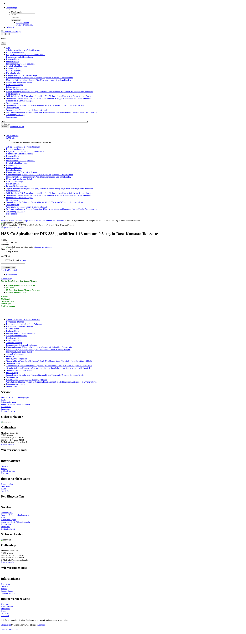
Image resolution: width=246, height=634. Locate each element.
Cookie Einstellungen (9, 629)
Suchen (4, 468)
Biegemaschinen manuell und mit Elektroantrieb (25, 54)
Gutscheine (5, 584)
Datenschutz (6, 407)
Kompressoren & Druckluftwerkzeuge (21, 75)
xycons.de (41, 625)
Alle (8, 48)
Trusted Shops (7, 591)
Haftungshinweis (8, 411)
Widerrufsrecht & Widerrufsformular (15, 404)
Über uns (4, 473)
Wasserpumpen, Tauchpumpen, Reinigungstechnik (26, 110)
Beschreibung (11, 274)
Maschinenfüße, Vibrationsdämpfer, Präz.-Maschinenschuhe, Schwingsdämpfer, (38, 80)
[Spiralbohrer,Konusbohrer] (12, 227)
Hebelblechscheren (14, 71)
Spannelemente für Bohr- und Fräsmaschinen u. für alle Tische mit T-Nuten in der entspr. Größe (45, 105)
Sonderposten (11, 117)
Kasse (3, 489)
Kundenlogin (11, 7)
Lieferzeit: (5, 244)
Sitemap (4, 466)
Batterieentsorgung (8, 402)
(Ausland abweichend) (43, 247)
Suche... (5, 127)
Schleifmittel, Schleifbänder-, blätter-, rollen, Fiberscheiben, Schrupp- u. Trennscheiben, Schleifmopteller (48, 98)
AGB (3, 400)
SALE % (4, 491)
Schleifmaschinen (13, 94)
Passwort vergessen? (24, 25)
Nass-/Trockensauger (14, 85)
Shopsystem (6, 625)
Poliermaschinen (12, 87)
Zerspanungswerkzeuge (15, 115)
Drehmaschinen (12, 61)
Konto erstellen (22, 22)
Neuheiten (5, 616)
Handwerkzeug (12, 68)
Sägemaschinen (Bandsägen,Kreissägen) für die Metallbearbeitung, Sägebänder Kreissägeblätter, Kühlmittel (49, 91)
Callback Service (8, 471)
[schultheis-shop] (10, 31)
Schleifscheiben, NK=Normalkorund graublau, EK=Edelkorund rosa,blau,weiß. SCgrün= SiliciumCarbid (48, 96)
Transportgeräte (12, 108)
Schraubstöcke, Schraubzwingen (19, 101)
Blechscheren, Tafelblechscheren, (19, 57)
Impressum (5, 409)
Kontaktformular (7, 444)
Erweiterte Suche (17, 126)
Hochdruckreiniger (13, 73)
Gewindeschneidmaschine (16, 66)
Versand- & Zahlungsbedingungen (15, 397)
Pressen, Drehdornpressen (16, 89)
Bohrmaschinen (12, 59)
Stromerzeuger (12, 103)
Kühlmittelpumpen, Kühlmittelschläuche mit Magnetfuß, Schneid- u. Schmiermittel (39, 78)
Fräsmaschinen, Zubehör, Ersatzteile (20, 64)
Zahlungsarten (7, 513)
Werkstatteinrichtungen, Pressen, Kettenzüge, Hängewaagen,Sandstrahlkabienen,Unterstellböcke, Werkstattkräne (51, 112)
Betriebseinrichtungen (15, 52)
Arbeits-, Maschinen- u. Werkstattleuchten (23, 50)
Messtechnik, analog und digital (19, 82)
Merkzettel (10, 27)
